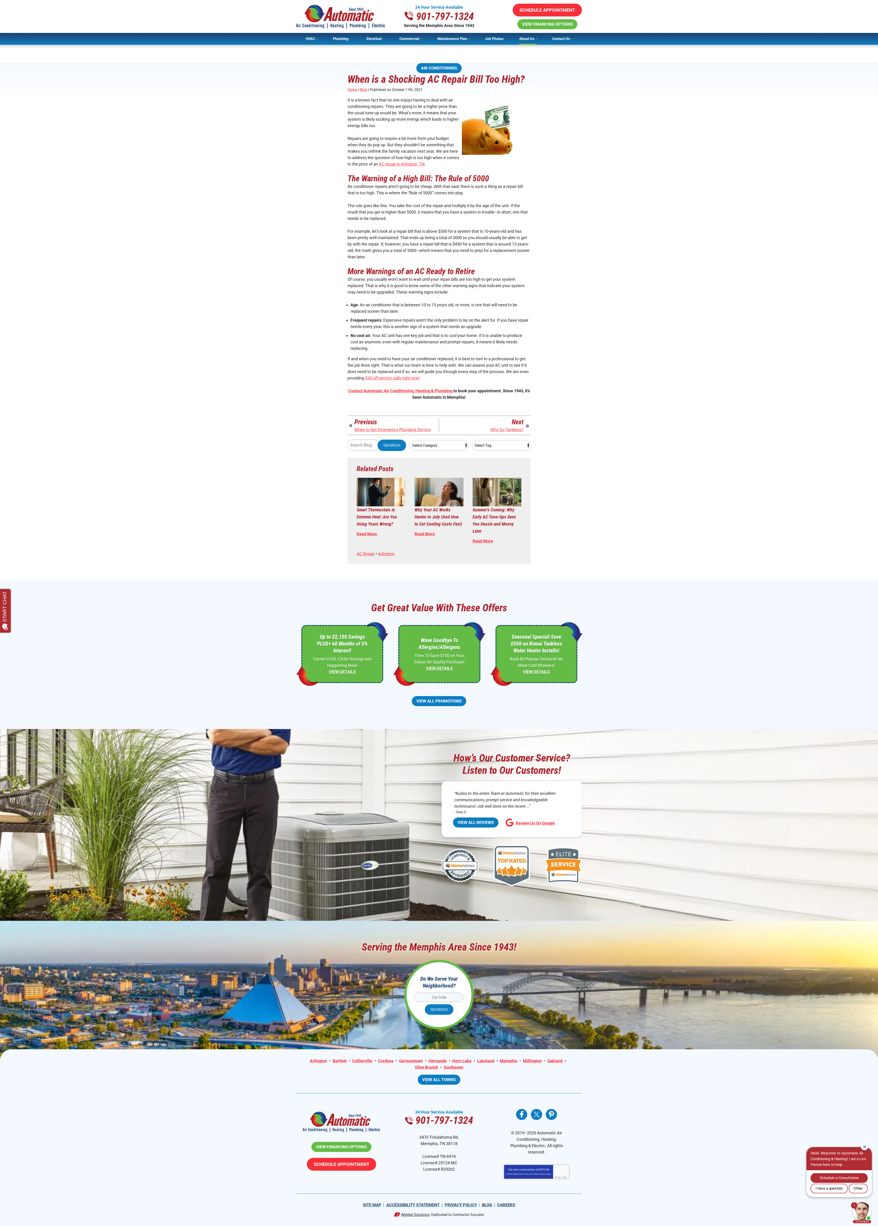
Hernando (437, 1060)
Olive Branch (426, 1067)
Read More (367, 534)
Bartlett (340, 1060)
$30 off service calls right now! (392, 378)
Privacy (558, 1177)
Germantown (411, 1060)
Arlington (386, 553)
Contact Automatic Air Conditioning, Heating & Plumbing (400, 390)
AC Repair (366, 553)
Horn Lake (461, 1060)
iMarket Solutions (415, 1215)
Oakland (554, 1060)
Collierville (362, 1060)
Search (391, 445)
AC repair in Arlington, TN (402, 164)
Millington (532, 1060)
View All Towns (439, 1079)
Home (352, 90)
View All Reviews (476, 822)
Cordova (385, 1060)
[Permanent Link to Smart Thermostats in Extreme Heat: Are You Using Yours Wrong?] (381, 492)
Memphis (508, 1060)
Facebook (521, 1114)
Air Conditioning (439, 68)
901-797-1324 (445, 16)
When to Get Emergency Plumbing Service (392, 429)
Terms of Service (539, 1174)
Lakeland (485, 1060)
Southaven (453, 1067)
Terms (565, 1177)
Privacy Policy (523, 1174)
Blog (363, 90)
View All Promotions (439, 701)
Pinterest (551, 1114)
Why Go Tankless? (507, 429)
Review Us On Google (535, 823)
